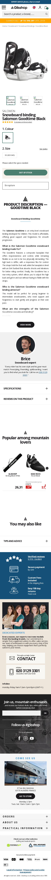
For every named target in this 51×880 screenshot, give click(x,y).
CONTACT (26, 658)
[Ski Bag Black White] (12, 463)
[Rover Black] (35, 463)
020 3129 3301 (28, 670)
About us (10, 822)
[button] (25, 388)
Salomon (8, 111)
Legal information (14, 870)
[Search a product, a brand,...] (46, 14)
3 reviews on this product (23, 122)
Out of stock (25, 172)
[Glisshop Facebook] (19, 738)
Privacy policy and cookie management (32, 871)
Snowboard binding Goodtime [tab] (25, 218)
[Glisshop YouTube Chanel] (32, 738)
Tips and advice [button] (13, 541)
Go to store (25, 796)
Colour (8, 128)
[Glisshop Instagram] (25, 738)
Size (6, 148)
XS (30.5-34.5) (9, 155)
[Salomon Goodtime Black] (25, 61)
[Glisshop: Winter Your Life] (19, 7)
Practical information (23, 828)
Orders (9, 816)
